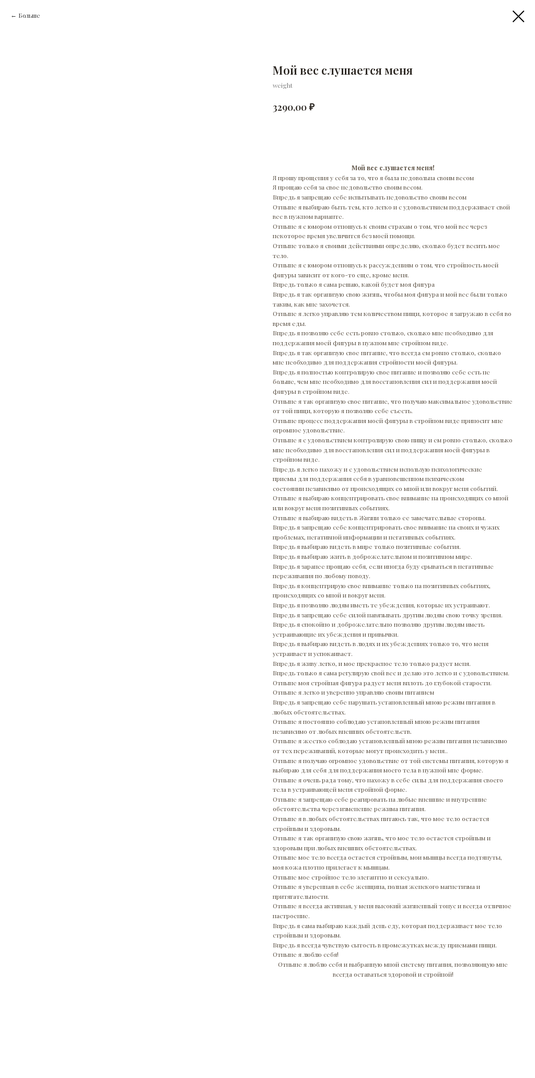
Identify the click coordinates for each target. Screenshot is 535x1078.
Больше (29, 15)
